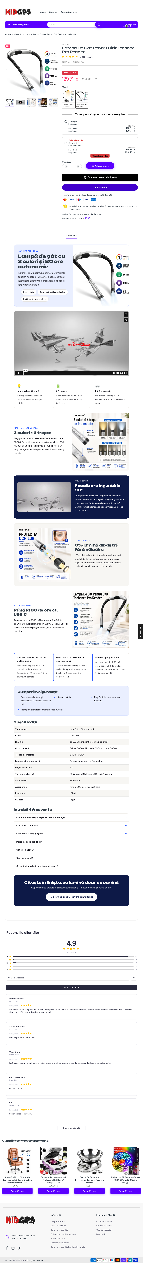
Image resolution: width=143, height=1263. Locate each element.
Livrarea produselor (60, 1242)
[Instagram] (13, 1248)
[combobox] (134, 978)
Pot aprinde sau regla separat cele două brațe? (40, 817)
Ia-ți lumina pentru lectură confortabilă (71, 896)
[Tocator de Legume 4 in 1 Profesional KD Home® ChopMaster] (53, 1161)
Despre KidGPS (58, 1221)
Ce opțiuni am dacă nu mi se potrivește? (37, 866)
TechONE (65, 45)
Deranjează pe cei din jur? (29, 841)
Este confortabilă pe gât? (29, 833)
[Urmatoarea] (6, 70)
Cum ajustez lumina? (27, 825)
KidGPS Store (19, 1260)
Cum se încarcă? (24, 858)
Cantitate (66, 162)
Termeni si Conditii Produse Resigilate (68, 1247)
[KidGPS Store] (18, 12)
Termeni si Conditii (59, 1230)
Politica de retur (58, 1238)
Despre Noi (101, 1234)
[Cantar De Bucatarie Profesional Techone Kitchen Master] (89, 1161)
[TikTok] (19, 1248)
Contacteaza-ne (58, 1225)
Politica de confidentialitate (63, 1234)
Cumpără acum (100, 187)
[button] (77, 57)
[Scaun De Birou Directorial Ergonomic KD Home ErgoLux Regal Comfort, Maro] (17, 1161)
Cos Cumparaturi (104, 1230)
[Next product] (139, 1170)
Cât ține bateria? (25, 849)
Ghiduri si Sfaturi (104, 1225)
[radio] (68, 99)
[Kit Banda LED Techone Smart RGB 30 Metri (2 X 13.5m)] (125, 1161)
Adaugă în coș (17, 1191)
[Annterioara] (56, 70)
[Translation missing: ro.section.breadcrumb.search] (99, 25)
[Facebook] (7, 1248)
